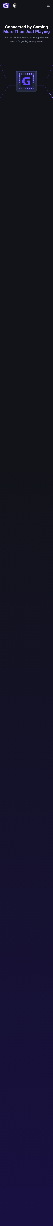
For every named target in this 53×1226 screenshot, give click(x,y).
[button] (48, 5)
